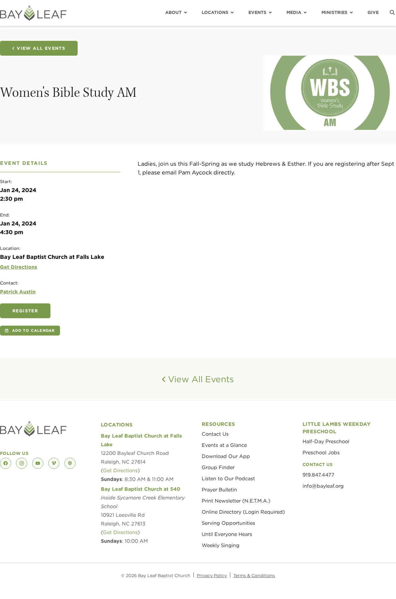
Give (373, 12)
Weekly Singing (220, 545)
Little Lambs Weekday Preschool (336, 427)
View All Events (41, 48)
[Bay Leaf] (33, 13)
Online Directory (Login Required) (243, 512)
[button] (392, 12)
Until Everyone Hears (227, 534)
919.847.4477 (318, 475)
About (173, 12)
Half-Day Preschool (326, 441)
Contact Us (215, 434)
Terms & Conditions (254, 575)
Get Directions (18, 267)
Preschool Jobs (321, 453)
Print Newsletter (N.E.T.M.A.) (236, 501)
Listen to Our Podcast (228, 478)
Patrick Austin (18, 292)
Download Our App (226, 456)
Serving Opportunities (228, 523)
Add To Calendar (33, 330)
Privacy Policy (212, 575)
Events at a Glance (224, 445)
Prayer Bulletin (219, 490)
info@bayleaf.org (323, 486)
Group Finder (218, 467)
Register (25, 310)
